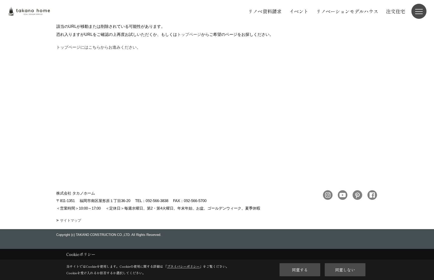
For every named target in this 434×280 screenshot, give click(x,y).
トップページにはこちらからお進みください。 (98, 47)
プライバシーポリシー (183, 266)
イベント (298, 11)
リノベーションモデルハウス (347, 11)
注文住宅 (395, 11)
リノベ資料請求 (265, 11)
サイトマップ (70, 220)
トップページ (189, 34)
